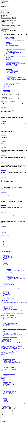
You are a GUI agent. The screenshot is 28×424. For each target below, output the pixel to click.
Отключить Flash (4, 15)
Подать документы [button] (7, 335)
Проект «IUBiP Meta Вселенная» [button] (10, 323)
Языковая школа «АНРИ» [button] (11, 65)
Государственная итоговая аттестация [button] (11, 362)
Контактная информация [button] (8, 84)
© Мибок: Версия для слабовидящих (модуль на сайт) (12, 31)
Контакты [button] (5, 375)
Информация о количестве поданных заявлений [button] (11, 346)
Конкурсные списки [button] (5, 340)
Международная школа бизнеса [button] (13, 83)
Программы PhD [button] (9, 76)
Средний (9, 17)
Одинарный (3, 20)
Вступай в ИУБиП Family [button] (9, 374)
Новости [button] (8, 50)
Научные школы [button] (9, 74)
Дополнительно (4, 10)
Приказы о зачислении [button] (6, 341)
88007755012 (9, 407)
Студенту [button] (5, 261)
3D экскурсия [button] (9, 43)
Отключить (8, 12)
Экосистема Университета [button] (9, 37)
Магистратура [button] (9, 59)
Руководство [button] (8, 39)
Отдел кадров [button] (6, 390)
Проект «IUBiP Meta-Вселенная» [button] (13, 62)
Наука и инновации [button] (7, 66)
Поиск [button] (4, 88)
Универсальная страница (8, 101)
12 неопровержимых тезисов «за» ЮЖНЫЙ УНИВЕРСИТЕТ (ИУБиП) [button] (10, 343)
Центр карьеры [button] (4, 370)
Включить (3, 12)
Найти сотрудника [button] (7, 382)
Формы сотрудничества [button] (8, 384)
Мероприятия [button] (6, 325)
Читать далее (3, 107)
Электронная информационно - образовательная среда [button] (15, 357)
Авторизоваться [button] (6, 90)
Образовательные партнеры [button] (12, 47)
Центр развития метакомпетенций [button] (13, 52)
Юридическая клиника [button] (11, 51)
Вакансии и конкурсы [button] (8, 392)
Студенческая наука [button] (10, 73)
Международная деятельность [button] (12, 64)
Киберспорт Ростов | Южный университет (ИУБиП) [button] (14, 329)
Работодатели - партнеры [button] (8, 380)
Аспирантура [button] (9, 60)
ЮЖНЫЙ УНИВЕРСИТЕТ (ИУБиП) (11, 94)
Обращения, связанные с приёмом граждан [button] (10, 351)
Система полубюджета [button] (8, 360)
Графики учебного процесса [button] (9, 361)
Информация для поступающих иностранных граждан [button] (13, 345)
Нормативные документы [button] (9, 359)
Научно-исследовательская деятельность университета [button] (15, 302)
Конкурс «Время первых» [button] (9, 324)
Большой (14, 17)
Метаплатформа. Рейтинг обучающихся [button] (12, 282)
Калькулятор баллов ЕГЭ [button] (6, 339)
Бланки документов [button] (7, 393)
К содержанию (4, 1)
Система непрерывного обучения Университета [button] (16, 56)
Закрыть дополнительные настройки (8, 30)
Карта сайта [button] (5, 87)
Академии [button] (8, 44)
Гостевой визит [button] (6, 326)
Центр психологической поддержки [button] (8, 369)
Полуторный (9, 20)
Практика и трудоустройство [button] (9, 363)
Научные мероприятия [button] (11, 72)
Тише (8, 25)
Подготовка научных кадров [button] (12, 71)
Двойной (14, 20)
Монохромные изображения (6, 13)
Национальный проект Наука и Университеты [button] (16, 79)
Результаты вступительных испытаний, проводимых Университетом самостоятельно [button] (12, 349)
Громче (18, 25)
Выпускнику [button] (6, 262)
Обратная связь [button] (6, 86)
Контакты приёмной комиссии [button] (7, 352)
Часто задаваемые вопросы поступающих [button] (12, 334)
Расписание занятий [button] (7, 356)
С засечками (9, 22)
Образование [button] (6, 55)
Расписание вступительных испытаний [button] (9, 347)
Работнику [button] (5, 264)
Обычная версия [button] (6, 91)
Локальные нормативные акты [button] (10, 391)
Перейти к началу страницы (6, 251)
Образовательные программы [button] (9, 333)
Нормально (13, 25)
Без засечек (3, 22)
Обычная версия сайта (6, 29)
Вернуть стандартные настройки (7, 28)
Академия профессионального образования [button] (15, 49)
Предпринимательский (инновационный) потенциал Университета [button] (15, 78)
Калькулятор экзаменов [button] (8, 327)
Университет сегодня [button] (10, 38)
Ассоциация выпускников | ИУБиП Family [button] (12, 364)
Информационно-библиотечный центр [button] (11, 366)
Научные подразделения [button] (11, 70)
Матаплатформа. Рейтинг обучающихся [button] (14, 53)
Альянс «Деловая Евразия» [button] (12, 82)
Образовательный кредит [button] (6, 353)
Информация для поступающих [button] (10, 337)
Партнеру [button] (5, 263)
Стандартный (3, 17)
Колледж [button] (8, 57)
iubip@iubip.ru (7, 406)
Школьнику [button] (5, 258)
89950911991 (15, 407)
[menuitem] (15, 45)
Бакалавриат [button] (8, 58)
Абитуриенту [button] (6, 259)
